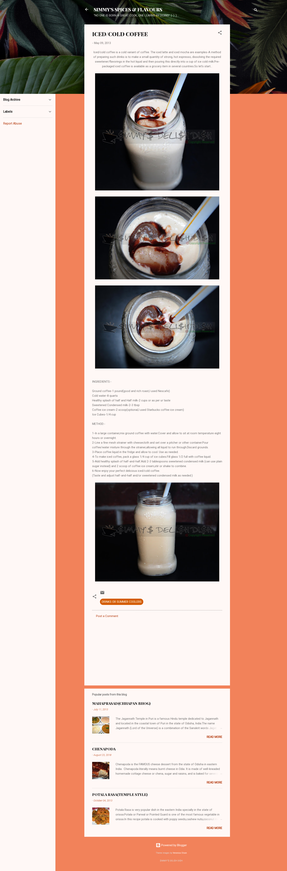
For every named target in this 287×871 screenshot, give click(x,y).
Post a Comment (107, 616)
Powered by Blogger (173, 845)
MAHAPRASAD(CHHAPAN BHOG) (121, 703)
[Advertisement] (245, 83)
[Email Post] (102, 594)
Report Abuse (12, 123)
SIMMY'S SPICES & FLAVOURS (128, 9)
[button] (219, 33)
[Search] (255, 11)
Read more (214, 737)
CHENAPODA (104, 749)
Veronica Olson (180, 853)
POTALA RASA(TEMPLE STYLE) (120, 794)
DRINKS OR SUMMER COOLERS (122, 602)
